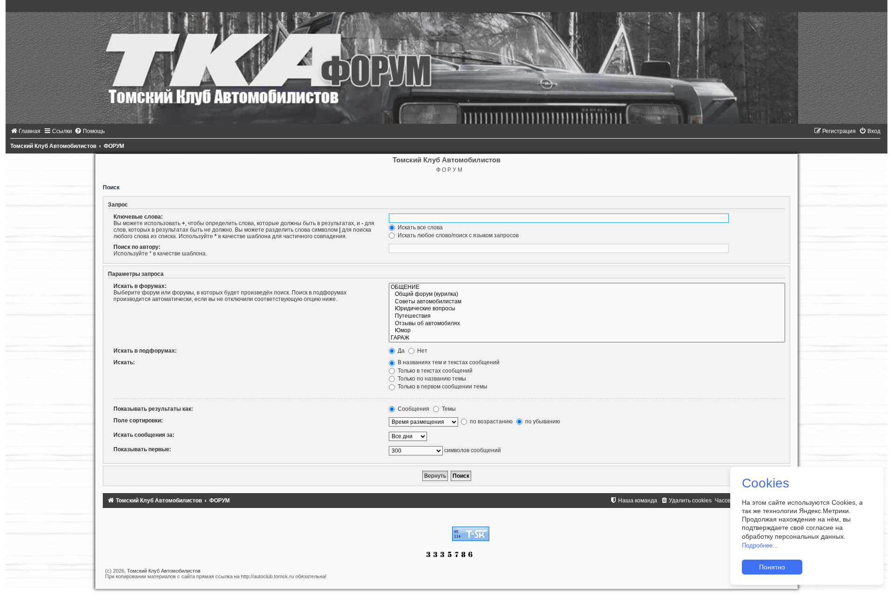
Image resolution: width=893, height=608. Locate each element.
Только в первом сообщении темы (441, 386)
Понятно (772, 567)
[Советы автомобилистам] (587, 302)
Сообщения (412, 409)
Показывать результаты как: (153, 409)
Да (400, 350)
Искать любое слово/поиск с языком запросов (457, 235)
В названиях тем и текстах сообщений (448, 362)
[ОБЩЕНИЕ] (587, 287)
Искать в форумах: (140, 286)
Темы (448, 409)
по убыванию (542, 421)
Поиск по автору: (136, 247)
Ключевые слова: (138, 217)
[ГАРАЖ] (587, 338)
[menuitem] (25, 131)
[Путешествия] (587, 316)
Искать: (124, 362)
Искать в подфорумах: (145, 350)
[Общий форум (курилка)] (587, 294)
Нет (421, 350)
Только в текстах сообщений (434, 370)
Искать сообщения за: (143, 435)
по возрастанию (490, 421)
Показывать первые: (142, 449)
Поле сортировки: (138, 420)
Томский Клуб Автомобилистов (163, 571)
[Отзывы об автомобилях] (587, 323)
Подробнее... (760, 545)
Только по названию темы (431, 378)
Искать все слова (419, 227)
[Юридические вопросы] (587, 309)
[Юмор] (587, 330)
